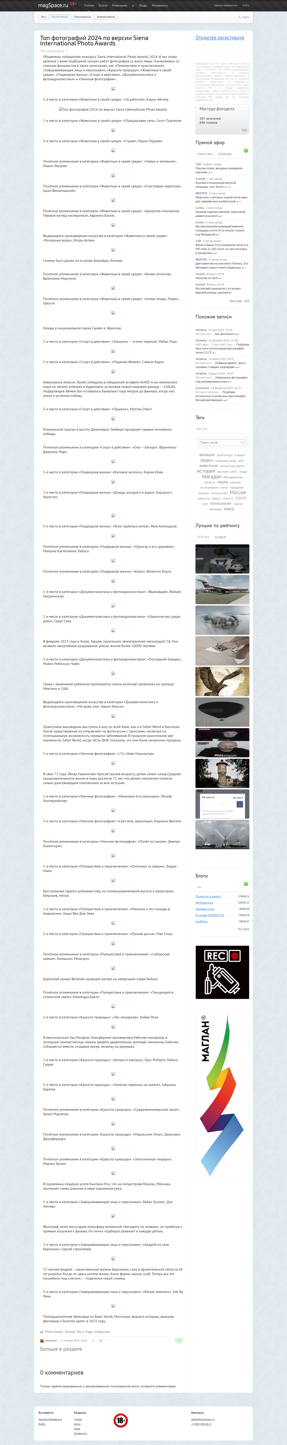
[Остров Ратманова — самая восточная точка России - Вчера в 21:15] (222, 620)
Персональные (82, 16)
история (206, 471)
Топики (89, 5)
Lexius (200, 207)
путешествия (219, 493)
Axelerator (202, 388)
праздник (237, 487)
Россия (238, 492)
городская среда (225, 460)
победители (102, 1331)
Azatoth (200, 178)
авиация (207, 455)
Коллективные (60, 16)
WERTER (201, 193)
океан (224, 487)
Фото (80, 1331)
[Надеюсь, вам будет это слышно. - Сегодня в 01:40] (222, 742)
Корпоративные (106, 16)
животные (208, 465)
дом (240, 460)
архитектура (225, 455)
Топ (199, 887)
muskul (200, 274)
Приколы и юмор (208, 896)
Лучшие (70, 1331)
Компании (119, 5)
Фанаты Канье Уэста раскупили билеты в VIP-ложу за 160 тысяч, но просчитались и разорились (222, 249)
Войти (245, 5)
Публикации (225, 153)
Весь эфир (236, 300)
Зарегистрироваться (225, 5)
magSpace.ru (53, 5)
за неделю (220, 536)
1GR (198, 164)
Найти (245, 17)
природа (203, 493)
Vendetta (201, 330)
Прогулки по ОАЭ (206, 278)
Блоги (103, 5)
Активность (160, 5)
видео (207, 460)
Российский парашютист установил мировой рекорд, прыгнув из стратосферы (218, 292)
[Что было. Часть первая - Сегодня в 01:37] (222, 681)
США (205, 504)
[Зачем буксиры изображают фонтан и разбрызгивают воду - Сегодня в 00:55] (222, 834)
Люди (143, 5)
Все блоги (243, 928)
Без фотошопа (224, 334)
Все (43, 16)
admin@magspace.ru (203, 1419)
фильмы (216, 509)
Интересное (203, 334)
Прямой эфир (210, 142)
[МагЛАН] (222, 998)
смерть (216, 498)
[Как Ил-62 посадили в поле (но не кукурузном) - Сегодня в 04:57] (222, 589)
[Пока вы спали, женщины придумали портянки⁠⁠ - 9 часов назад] (222, 651)
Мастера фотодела (217, 108)
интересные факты (232, 466)
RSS (244, 130)
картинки (222, 471)
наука (222, 482)
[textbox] (222, 442)
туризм (237, 504)
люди (243, 471)
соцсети (228, 498)
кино (233, 471)
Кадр (89, 1331)
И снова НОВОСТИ (210, 915)
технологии (220, 503)
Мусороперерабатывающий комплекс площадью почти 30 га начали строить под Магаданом (220, 230)
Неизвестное (205, 909)
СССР (241, 498)
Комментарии (205, 153)
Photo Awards (54, 1331)
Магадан (212, 476)
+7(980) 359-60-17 (201, 1424)
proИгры (202, 921)
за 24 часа (203, 536)
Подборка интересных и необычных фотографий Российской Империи (220, 396)
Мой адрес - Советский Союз (214, 344)
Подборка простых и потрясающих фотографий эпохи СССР (222, 348)
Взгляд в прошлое (207, 392)
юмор (229, 509)
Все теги (202, 428)
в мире (240, 455)
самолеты (203, 498)
